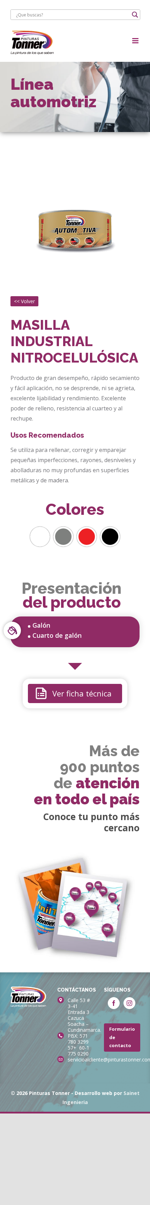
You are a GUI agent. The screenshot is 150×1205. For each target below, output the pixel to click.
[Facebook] (114, 1003)
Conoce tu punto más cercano (91, 822)
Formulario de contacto (122, 1037)
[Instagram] (129, 1003)
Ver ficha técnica (82, 693)
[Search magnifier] (135, 15)
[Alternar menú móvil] (136, 40)
